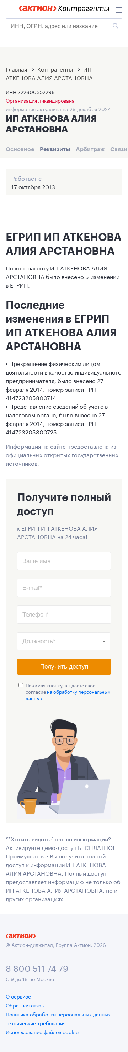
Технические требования (35, 1023)
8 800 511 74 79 (37, 967)
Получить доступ (64, 666)
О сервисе (18, 996)
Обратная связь (25, 1005)
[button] (104, 641)
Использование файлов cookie (42, 1032)
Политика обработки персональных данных (58, 1014)
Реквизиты (55, 149)
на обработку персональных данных (68, 694)
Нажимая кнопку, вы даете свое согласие (68, 691)
